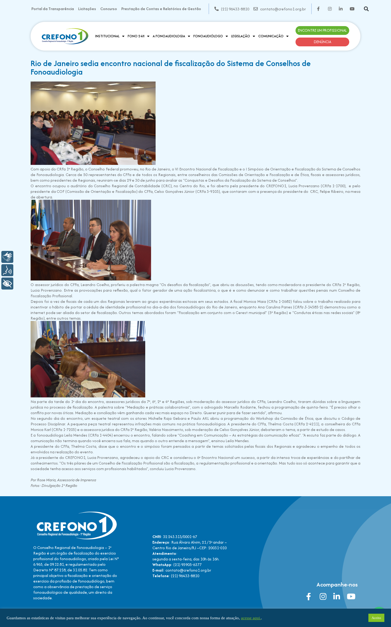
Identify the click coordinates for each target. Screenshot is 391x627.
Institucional (107, 36)
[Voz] (7, 270)
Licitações (87, 8)
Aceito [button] (376, 618)
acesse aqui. (251, 618)
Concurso (108, 8)
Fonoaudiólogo (208, 36)
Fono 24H (136, 36)
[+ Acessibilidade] (7, 284)
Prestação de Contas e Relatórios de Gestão (161, 8)
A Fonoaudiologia (169, 36)
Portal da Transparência (52, 8)
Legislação (240, 36)
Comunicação (271, 36)
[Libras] (7, 257)
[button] (366, 9)
